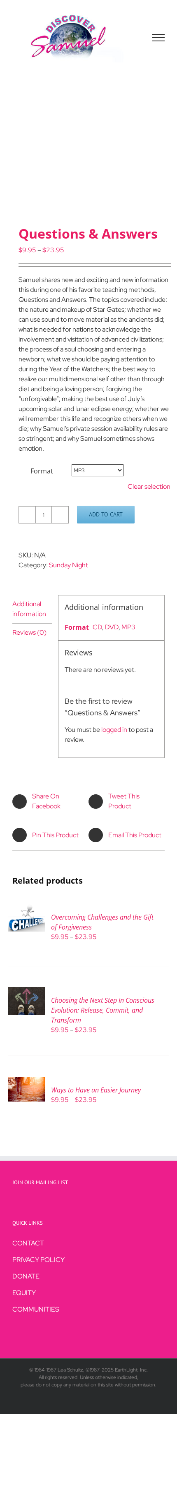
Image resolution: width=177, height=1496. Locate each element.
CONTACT (28, 1243)
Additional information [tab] (29, 609)
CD (97, 627)
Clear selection (149, 486)
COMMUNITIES (35, 1309)
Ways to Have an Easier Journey (96, 1090)
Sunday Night (68, 565)
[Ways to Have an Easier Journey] (26, 1081)
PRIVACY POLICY (38, 1259)
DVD (112, 627)
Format (41, 471)
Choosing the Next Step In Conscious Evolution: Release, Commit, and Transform (102, 1010)
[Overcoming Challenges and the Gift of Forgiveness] (26, 908)
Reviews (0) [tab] (29, 632)
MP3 (128, 627)
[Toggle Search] (130, 37)
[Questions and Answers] (88, 151)
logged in (114, 729)
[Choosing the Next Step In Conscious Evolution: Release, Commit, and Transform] (26, 991)
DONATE (26, 1276)
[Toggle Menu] (158, 37)
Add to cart (106, 514)
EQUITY (24, 1292)
